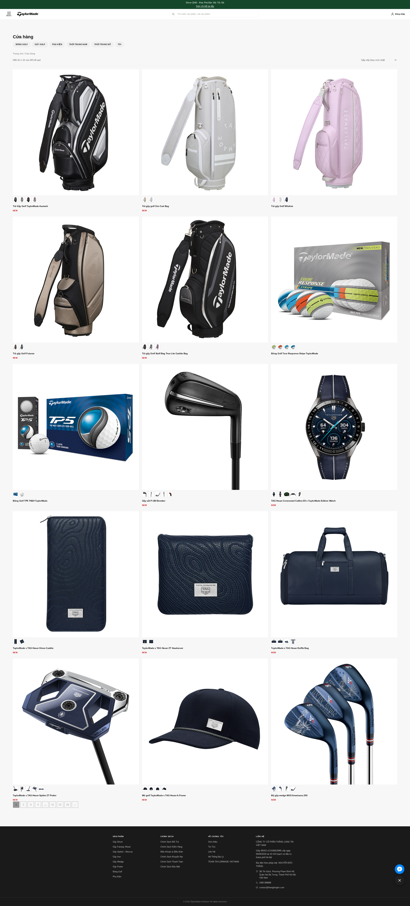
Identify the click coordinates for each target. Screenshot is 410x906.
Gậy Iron (117, 857)
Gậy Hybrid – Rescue (123, 852)
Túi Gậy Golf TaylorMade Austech (30, 206)
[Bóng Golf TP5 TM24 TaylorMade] (76, 427)
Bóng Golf (22, 44)
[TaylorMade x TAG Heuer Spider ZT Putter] (76, 722)
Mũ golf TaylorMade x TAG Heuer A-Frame (164, 795)
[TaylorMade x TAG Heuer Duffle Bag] (334, 574)
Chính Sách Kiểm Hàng (171, 847)
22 (60, 804)
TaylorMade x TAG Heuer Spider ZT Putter (34, 795)
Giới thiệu (212, 842)
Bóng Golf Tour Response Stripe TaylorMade (294, 353)
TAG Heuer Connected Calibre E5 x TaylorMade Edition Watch (303, 500)
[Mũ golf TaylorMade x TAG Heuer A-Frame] (205, 722)
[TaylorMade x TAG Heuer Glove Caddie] (76, 574)
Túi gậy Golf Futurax (23, 353)
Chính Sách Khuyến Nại (171, 857)
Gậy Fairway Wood (121, 847)
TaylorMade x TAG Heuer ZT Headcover (162, 648)
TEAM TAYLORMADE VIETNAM (223, 861)
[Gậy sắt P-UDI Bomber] (205, 427)
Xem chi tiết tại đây (205, 6)
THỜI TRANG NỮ (102, 44)
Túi (119, 44)
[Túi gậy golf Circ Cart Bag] (205, 132)
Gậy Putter (118, 866)
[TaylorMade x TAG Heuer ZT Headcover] (205, 574)
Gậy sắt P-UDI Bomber (153, 500)
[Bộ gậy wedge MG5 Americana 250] (334, 722)
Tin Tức (212, 847)
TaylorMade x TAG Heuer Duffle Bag (290, 648)
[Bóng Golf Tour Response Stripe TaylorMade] (334, 280)
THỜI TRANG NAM (78, 44)
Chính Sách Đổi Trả (169, 842)
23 (67, 804)
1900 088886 (265, 882)
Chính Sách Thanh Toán (171, 861)
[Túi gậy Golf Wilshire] (334, 132)
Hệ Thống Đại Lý (216, 857)
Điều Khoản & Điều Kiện (171, 852)
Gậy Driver (118, 842)
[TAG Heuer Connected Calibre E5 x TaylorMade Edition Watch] (334, 427)
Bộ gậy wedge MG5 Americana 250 (289, 795)
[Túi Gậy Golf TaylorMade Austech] (76, 132)
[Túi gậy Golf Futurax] (76, 280)
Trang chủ (18, 53)
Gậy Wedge (118, 861)
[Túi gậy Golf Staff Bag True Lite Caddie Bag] (205, 280)
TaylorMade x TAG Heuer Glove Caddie (33, 648)
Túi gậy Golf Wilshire (282, 206)
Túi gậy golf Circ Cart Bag (155, 206)
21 (52, 804)
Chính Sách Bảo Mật (170, 866)
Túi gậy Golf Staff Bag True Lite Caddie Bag (165, 353)
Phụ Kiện (57, 44)
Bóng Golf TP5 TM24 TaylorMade (30, 500)
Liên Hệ (211, 852)
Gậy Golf (40, 44)
